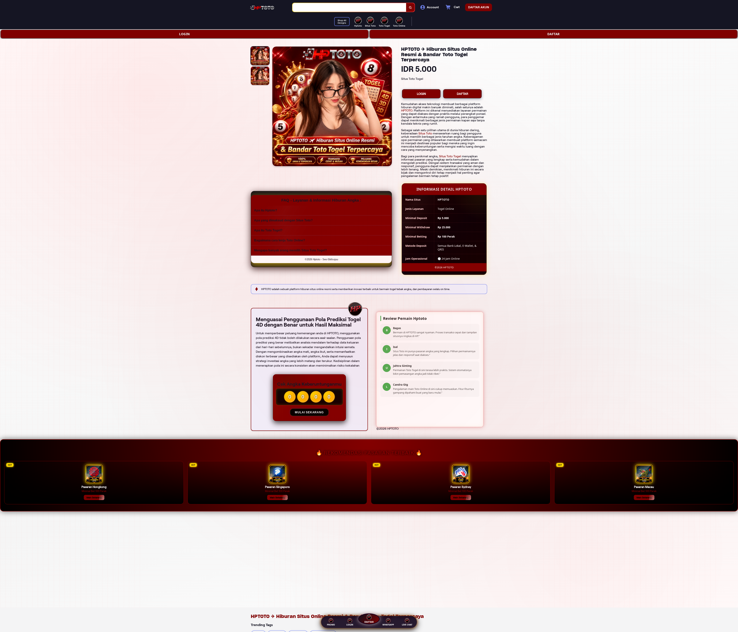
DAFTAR (553, 34)
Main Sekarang (94, 497)
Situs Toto (425, 133)
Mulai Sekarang (309, 412)
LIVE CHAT (407, 624)
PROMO (331, 624)
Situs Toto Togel (450, 156)
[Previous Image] (275, 106)
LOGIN (184, 34)
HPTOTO (406, 110)
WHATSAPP (388, 624)
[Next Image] (389, 106)
